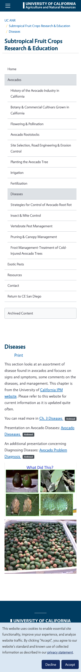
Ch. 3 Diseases (57, 418)
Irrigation (17, 172)
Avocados (14, 79)
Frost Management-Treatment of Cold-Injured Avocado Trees (39, 250)
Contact (13, 285)
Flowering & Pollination (27, 124)
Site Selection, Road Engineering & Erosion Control (41, 148)
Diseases (17, 194)
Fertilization (19, 183)
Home (12, 69)
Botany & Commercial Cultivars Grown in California (40, 110)
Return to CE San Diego (24, 296)
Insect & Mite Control (26, 215)
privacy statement (60, 652)
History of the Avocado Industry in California (35, 93)
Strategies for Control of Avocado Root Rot (41, 204)
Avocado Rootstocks (25, 134)
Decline (50, 664)
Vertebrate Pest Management (31, 226)
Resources (15, 275)
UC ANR (10, 20)
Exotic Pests (16, 264)
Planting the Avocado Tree (29, 162)
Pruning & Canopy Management (34, 236)
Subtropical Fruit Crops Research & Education (39, 26)
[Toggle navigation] (7, 6)
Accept (70, 664)
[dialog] (40, 647)
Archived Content (20, 313)
